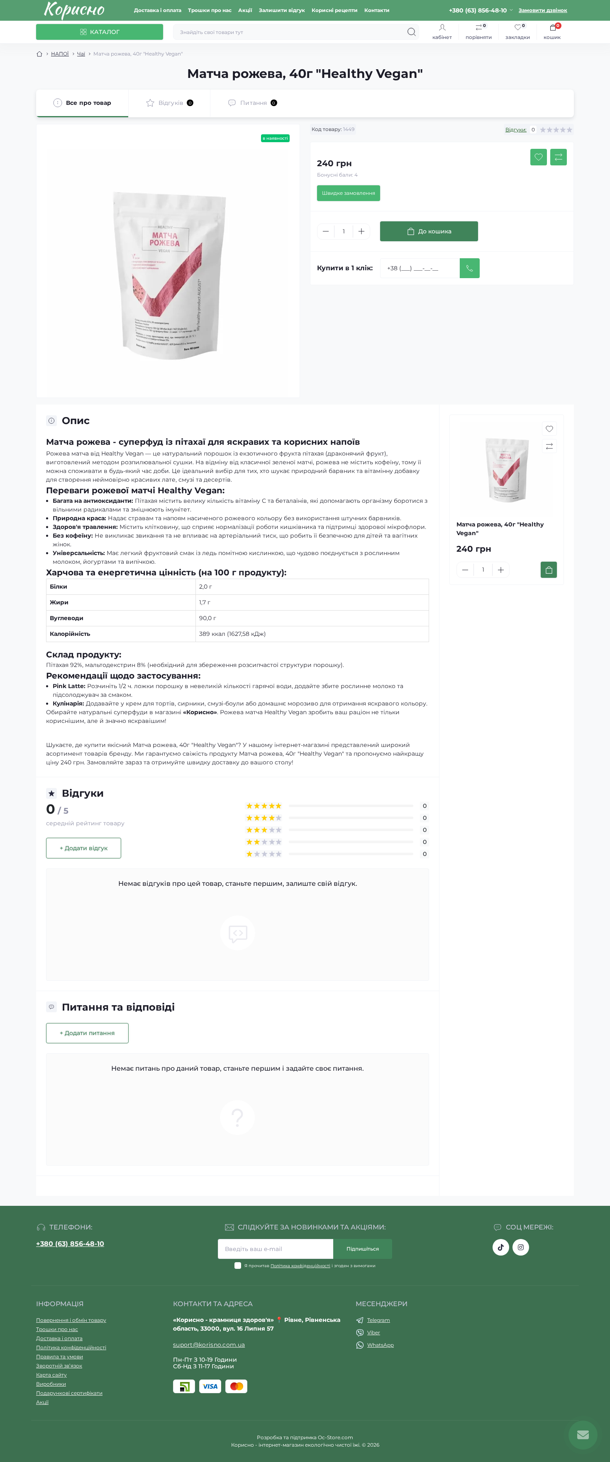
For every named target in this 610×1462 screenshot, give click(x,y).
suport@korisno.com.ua (209, 1344)
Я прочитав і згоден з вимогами (310, 1265)
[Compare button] (558, 157)
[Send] (470, 268)
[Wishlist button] (538, 157)
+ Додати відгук (83, 848)
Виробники (51, 1384)
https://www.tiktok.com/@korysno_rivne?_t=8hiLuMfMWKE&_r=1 (501, 1247)
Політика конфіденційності (300, 1265)
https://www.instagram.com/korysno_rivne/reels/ (520, 1247)
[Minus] (325, 231)
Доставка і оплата (157, 10)
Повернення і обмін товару (71, 1320)
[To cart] (549, 570)
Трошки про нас (210, 10)
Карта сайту (51, 1375)
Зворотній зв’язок (59, 1366)
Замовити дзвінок (543, 10)
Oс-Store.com (335, 1437)
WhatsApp (380, 1345)
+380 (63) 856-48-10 (70, 1244)
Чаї (81, 54)
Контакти (377, 10)
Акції (245, 10)
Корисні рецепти (335, 10)
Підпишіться (362, 1249)
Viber (373, 1332)
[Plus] (361, 231)
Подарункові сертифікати (69, 1393)
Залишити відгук (282, 10)
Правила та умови (59, 1356)
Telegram (378, 1320)
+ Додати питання (87, 1033)
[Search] (411, 32)
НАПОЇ (60, 54)
